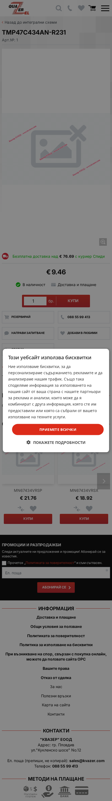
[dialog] (56, 400)
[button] (56, 442)
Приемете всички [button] (57, 429)
